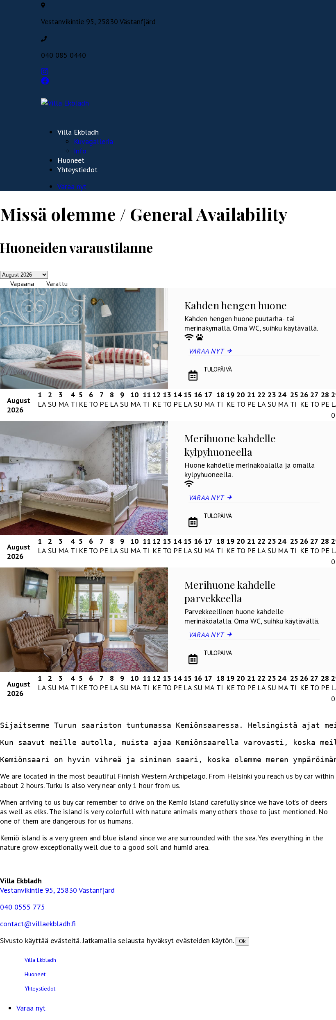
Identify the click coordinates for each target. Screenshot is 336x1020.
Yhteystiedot (77, 169)
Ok (242, 941)
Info (80, 150)
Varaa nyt (71, 186)
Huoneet (70, 160)
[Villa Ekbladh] (65, 103)
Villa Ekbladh (78, 132)
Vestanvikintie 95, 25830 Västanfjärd (57, 890)
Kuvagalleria (93, 141)
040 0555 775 (22, 907)
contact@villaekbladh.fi (38, 923)
